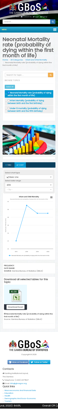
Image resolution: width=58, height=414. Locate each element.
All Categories (17, 60)
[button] (29, 177)
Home (5, 60)
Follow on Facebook (19, 362)
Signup (44, 17)
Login (37, 17)
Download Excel (15, 307)
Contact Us (27, 17)
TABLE (9, 165)
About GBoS (15, 17)
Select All (9, 87)
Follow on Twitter (40, 362)
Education (9, 393)
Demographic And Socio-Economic (20, 398)
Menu (4, 29)
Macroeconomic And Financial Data (20, 390)
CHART (21, 165)
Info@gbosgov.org (18, 383)
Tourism (8, 401)
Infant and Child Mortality (36, 60)
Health (7, 395)
